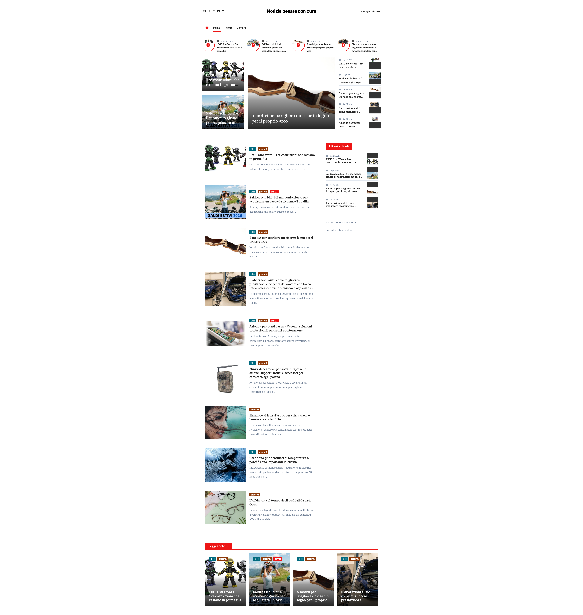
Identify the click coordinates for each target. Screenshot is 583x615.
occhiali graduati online (339, 230)
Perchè (228, 27)
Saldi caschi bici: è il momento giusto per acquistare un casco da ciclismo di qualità (222, 122)
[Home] (207, 27)
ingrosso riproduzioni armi (341, 222)
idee (253, 149)
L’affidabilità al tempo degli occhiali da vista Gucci (280, 502)
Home (216, 27)
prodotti (263, 149)
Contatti (241, 27)
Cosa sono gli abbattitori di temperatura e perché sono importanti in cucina (279, 460)
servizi (274, 191)
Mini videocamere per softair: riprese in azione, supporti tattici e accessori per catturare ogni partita (277, 373)
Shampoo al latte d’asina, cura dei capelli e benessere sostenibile (279, 417)
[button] (331, 92)
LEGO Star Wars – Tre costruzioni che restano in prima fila (230, 47)
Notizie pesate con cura (291, 11)
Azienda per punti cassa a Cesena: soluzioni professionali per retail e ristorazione (280, 328)
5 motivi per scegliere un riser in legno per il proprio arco (320, 47)
